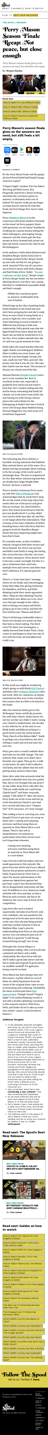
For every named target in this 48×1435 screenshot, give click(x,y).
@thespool (13, 1124)
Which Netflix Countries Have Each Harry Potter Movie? (23, 1342)
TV (10, 15)
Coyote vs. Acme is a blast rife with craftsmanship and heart (23, 1167)
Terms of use (39, 1428)
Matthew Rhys (17, 217)
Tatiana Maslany (29, 691)
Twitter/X (39, 1420)
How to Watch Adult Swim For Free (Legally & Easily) (20, 1278)
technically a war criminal (21, 1092)
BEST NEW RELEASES (26, 15)
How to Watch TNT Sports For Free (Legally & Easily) (20, 1237)
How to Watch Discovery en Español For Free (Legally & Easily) (22, 1271)
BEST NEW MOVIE (15, 1163)
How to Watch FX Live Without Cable (21, 102)
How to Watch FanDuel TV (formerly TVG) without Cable (21, 1244)
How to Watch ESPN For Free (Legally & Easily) (22, 1250)
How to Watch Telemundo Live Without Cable (22, 1264)
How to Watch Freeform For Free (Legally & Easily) (23, 1285)
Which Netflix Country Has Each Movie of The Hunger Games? (23, 1331)
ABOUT (6, 8)
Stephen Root (28, 375)
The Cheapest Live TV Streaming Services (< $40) (19, 1313)
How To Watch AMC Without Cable (20, 107)
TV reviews (40, 1398)
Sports (38, 1405)
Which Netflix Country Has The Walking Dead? (22, 1358)
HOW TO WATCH (34, 8)
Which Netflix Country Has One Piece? (22, 1337)
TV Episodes (40, 1408)
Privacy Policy (38, 1424)
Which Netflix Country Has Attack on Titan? (21, 1320)
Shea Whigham (25, 493)
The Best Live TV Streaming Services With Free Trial (21, 1306)
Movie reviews (38, 1394)
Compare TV (40, 1418)
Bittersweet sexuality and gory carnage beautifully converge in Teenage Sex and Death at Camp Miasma (23, 1206)
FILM (5, 15)
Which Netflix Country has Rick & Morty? (23, 1348)
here (36, 1379)
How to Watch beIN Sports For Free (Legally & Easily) (20, 1292)
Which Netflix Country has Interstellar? (22, 1326)
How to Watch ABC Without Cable (19, 111)
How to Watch (38, 1401)
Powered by (7, 169)
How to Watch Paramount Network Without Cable (20, 117)
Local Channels (39, 1411)
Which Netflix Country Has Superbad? (22, 1353)
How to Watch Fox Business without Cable (21, 1299)
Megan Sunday (14, 70)
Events (38, 1415)
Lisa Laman (16, 1173)
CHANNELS (17, 8)
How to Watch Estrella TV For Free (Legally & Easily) (20, 1257)
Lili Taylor (37, 688)
